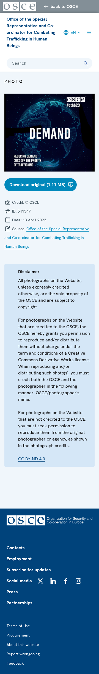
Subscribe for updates (29, 570)
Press (12, 592)
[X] (40, 581)
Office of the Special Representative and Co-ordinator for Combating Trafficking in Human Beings (31, 32)
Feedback (15, 663)
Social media (19, 581)
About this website (23, 644)
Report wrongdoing (23, 653)
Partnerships (19, 603)
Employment (19, 559)
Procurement (18, 635)
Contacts (16, 548)
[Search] (85, 63)
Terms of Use (18, 625)
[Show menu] (89, 32)
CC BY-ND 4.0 (31, 459)
